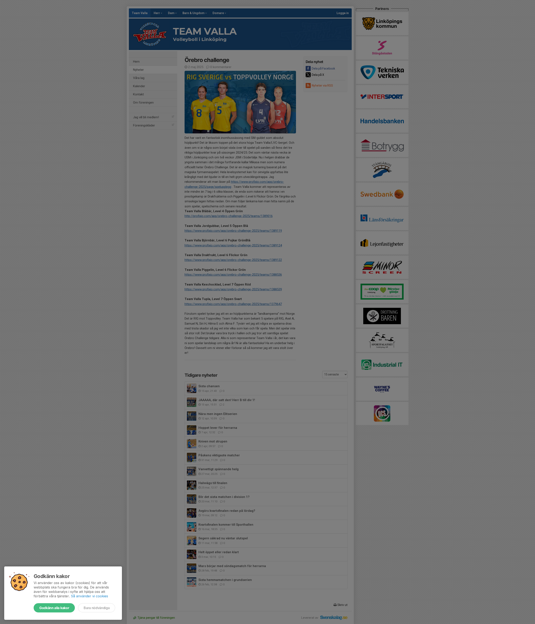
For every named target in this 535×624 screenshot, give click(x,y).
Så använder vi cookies (89, 596)
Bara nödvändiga (97, 608)
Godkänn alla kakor (54, 608)
